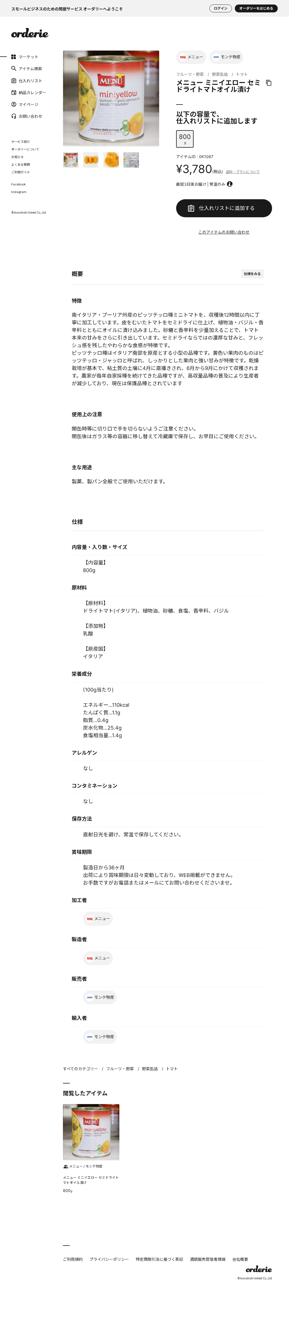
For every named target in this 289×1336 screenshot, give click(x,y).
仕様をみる (252, 274)
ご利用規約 (73, 1259)
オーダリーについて (25, 149)
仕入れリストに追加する (227, 208)
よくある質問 (20, 164)
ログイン (220, 8)
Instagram (19, 191)
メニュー (195, 56)
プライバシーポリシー (109, 1259)
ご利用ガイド (20, 172)
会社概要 (240, 1259)
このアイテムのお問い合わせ (223, 232)
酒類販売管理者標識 (207, 1259)
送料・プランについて (243, 172)
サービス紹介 (20, 141)
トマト (242, 74)
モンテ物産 (230, 56)
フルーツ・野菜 (190, 74)
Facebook (18, 184)
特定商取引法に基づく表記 (159, 1259)
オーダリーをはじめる (256, 8)
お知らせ (17, 156)
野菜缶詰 (220, 74)
